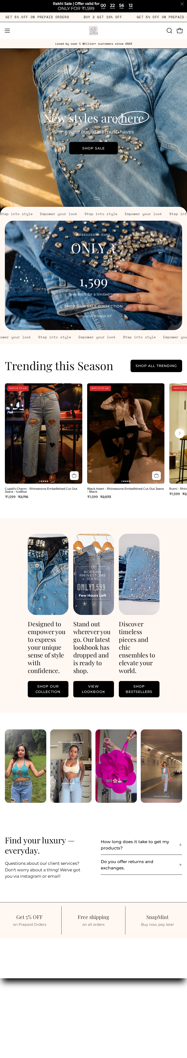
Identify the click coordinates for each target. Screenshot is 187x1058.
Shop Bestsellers (139, 689)
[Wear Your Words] (93, 30)
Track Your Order (22, 985)
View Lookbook (63, 148)
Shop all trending (156, 366)
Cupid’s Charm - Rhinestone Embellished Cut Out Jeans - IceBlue (41, 490)
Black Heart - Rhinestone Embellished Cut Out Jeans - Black (125, 490)
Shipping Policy (21, 1018)
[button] (169, 30)
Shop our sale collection (93, 306)
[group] (93, 43)
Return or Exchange (25, 993)
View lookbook (93, 689)
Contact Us (16, 1027)
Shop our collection (48, 689)
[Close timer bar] (182, 4)
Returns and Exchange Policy (35, 1002)
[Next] (180, 433)
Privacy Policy (19, 1010)
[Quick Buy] (74, 475)
